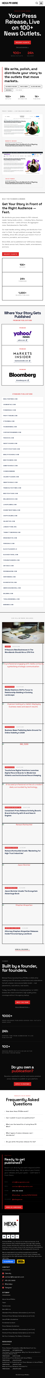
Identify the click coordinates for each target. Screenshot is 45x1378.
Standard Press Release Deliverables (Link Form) (18, 1312)
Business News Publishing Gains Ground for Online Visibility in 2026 (23, 731)
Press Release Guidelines (10, 1326)
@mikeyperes (17, 1199)
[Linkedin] (13, 1237)
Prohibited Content (8, 1323)
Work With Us (6, 1309)
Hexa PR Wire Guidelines (10, 1319)
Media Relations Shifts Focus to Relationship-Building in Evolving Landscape (19, 692)
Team (4, 1302)
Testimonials (6, 1306)
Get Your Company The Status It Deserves (16, 1336)
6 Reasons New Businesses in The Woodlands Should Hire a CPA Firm (19, 651)
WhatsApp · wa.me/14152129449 (24, 1195)
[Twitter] (8, 1237)
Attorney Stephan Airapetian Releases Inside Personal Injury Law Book (21, 932)
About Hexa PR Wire (8, 1299)
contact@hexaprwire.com (22, 1186)
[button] (41, 3)
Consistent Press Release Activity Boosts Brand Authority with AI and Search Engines (23, 813)
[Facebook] (4, 1237)
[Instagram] (17, 1237)
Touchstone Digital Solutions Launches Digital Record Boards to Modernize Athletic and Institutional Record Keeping (23, 773)
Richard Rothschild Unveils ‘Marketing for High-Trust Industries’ (23, 852)
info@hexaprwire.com (20, 1182)
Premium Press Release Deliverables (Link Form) (18, 1316)
